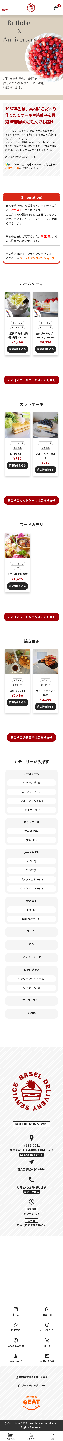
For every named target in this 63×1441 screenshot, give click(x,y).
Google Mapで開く (31, 1154)
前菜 (17, 568)
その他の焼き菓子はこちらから (31, 737)
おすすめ (15, 1330)
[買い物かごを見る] (56, 7)
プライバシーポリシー (33, 1385)
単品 (31, 909)
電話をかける (31, 1191)
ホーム (15, 1314)
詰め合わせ (17, 684)
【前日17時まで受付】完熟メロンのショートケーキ (17, 336)
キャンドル (31, 987)
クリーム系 (17, 322)
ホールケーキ (17, 327)
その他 (32, 1013)
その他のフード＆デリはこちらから (31, 617)
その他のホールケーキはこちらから (31, 380)
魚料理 (31, 870)
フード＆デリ (17, 563)
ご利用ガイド (12, 168)
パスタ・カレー (31, 879)
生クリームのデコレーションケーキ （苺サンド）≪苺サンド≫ (45, 336)
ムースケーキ (31, 791)
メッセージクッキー (32, 978)
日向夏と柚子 (17, 453)
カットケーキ (17, 443)
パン (31, 944)
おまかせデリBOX (17, 574)
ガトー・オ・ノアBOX (45, 693)
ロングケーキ (31, 810)
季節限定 (17, 447)
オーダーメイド (31, 1000)
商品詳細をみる (17, 349)
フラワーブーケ (31, 957)
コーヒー (31, 931)
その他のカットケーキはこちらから (31, 500)
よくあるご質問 (16, 1345)
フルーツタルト (31, 800)
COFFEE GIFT (17, 690)
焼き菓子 (17, 680)
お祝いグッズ (32, 970)
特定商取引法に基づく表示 (33, 1377)
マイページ (16, 1361)
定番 (31, 840)
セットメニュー (31, 888)
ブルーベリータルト (45, 456)
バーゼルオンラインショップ (36, 258)
